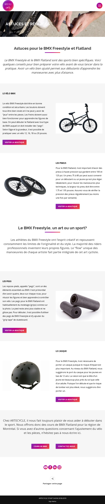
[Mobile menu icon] (99, 6)
